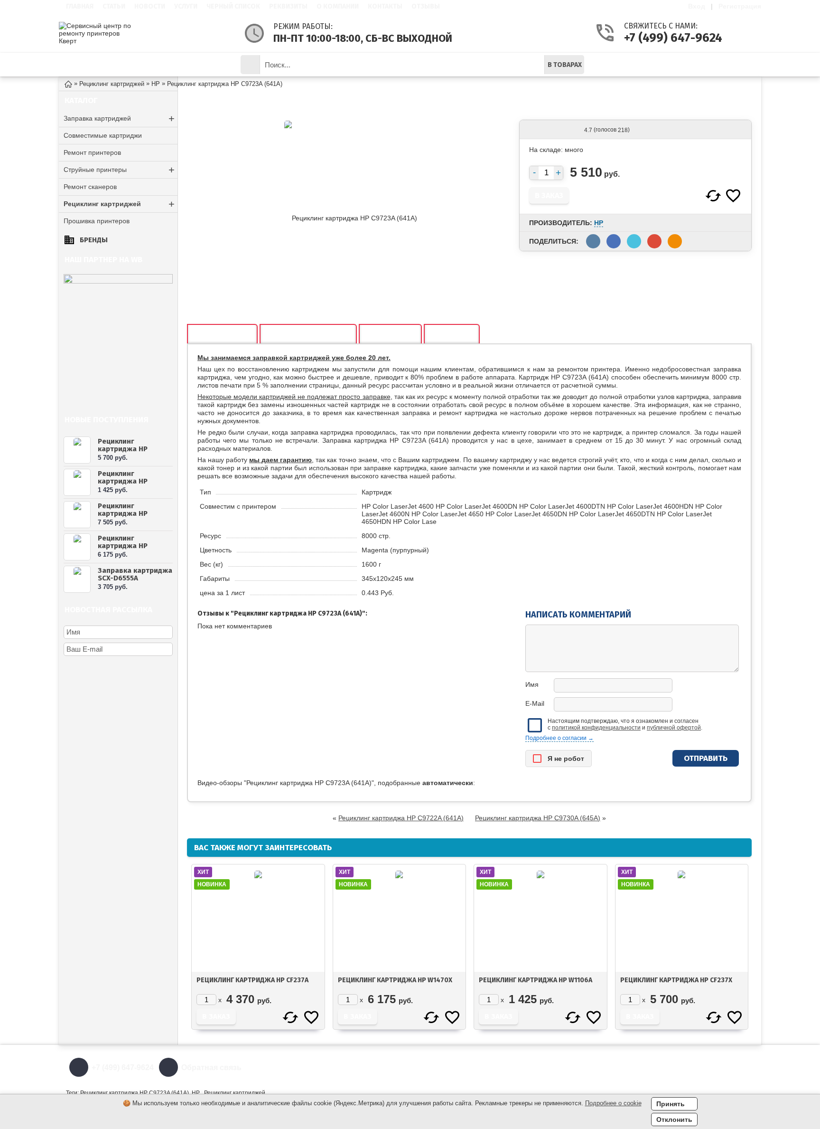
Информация (184, 64)
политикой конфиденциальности (596, 727)
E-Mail (534, 703)
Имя (532, 684)
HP (598, 223)
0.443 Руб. (378, 593)
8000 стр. (376, 536)
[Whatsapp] (723, 1067)
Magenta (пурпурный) (395, 550)
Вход (696, 6)
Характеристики (308, 335)
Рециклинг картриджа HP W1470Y (123, 513)
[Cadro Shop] (118, 281)
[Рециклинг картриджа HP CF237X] (77, 450)
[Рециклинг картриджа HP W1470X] (77, 547)
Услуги (185, 6)
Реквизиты (288, 6)
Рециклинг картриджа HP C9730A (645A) (537, 818)
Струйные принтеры (119, 170)
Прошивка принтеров (97, 221)
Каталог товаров (114, 64)
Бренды (94, 240)
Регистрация (739, 6)
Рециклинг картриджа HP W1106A (123, 481)
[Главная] (68, 83)
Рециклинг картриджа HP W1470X (123, 546)
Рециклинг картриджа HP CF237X (123, 449)
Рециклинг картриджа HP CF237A (252, 980)
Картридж (376, 492)
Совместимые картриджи (103, 135)
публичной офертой (674, 727)
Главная (79, 6)
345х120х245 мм (388, 578)
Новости (149, 6)
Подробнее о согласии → (559, 738)
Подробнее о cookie (613, 1103)
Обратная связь (211, 1067)
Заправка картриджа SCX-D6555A (135, 574)
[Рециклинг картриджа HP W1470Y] (77, 515)
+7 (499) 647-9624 (661, 37)
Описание (222, 335)
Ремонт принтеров (92, 152)
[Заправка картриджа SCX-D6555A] (77, 579)
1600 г (371, 564)
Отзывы (425, 6)
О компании (338, 6)
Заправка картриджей (119, 118)
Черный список (233, 6)
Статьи (113, 6)
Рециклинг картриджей (119, 204)
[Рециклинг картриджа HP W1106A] (77, 482)
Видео (452, 335)
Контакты (385, 6)
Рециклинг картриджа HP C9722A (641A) (401, 818)
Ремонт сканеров (90, 186)
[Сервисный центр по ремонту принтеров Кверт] (97, 33)
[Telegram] (745, 1067)
